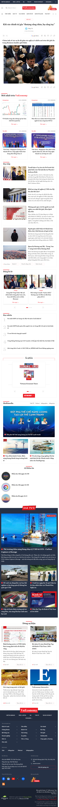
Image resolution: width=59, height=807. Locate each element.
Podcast (37, 403)
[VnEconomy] (29, 46)
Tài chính (22, 13)
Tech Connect (38, 1)
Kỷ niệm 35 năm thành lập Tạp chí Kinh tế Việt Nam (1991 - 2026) (43, 646)
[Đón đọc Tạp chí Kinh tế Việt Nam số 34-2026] (43, 599)
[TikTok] (18, 778)
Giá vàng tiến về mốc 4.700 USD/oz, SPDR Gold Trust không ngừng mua (30, 348)
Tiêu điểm (8, 13)
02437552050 (36, 763)
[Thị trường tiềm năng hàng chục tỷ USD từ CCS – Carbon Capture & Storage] (29, 530)
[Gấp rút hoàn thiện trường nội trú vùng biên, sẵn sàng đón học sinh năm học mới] (14, 599)
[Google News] (35, 35)
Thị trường (48, 13)
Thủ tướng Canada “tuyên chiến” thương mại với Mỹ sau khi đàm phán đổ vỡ (40, 294)
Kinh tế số (30, 13)
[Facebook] (3, 778)
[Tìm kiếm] (6, 8)
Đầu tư (15, 13)
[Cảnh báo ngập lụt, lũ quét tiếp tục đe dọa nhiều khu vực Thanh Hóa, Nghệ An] (43, 573)
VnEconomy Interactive (40, 687)
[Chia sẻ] (54, 35)
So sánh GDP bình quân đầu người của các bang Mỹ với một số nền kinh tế (30, 327)
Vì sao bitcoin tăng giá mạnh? (17, 333)
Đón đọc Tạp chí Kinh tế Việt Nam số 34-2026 (43, 610)
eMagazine (52, 403)
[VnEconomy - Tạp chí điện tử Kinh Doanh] (29, 709)
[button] (27, 307)
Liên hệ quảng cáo (43, 767)
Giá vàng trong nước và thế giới (14, 687)
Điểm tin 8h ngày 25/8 (19, 496)
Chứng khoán (5, 1)
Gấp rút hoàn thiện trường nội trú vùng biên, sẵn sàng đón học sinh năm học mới (14, 611)
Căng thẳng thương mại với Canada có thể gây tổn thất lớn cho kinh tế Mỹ (30, 340)
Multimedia (8, 403)
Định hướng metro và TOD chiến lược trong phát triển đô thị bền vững (14, 646)
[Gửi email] (48, 35)
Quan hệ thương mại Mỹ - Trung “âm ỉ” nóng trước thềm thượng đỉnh (41, 248)
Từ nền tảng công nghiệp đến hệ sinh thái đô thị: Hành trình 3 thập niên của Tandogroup (42, 458)
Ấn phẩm (29, 358)
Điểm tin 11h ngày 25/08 (20, 484)
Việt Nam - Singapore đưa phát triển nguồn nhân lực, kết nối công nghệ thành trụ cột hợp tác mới (43, 151)
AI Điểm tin (29, 468)
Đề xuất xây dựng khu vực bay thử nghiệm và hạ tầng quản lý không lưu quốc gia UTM (14, 585)
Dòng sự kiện (29, 623)
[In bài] (3, 35)
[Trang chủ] (2, 14)
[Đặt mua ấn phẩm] (52, 7)
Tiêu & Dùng (16, 1)
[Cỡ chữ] (7, 35)
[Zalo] (23, 778)
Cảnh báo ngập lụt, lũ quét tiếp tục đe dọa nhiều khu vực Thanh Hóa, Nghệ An (43, 585)
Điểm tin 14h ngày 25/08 (20, 473)
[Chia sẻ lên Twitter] (45, 35)
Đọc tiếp (6, 164)
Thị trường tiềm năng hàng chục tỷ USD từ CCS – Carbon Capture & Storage (26, 550)
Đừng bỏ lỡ (7, 272)
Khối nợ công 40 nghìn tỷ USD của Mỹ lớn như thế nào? (41, 190)
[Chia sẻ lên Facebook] (42, 35)
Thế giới (15, 290)
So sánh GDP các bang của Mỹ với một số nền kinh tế (24, 318)
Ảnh (3, 750)
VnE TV (29, 1)
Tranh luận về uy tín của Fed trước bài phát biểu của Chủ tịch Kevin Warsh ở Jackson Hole (41, 170)
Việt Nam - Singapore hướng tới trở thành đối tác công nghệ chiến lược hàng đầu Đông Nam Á (14, 151)
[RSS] (3, 783)
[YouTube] (13, 778)
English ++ (49, 1)
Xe (24, 1)
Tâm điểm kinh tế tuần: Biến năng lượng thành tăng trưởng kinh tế (15, 458)
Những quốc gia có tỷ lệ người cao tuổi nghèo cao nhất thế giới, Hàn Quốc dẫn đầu (41, 209)
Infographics (44, 403)
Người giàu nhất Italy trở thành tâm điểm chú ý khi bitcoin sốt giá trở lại (40, 230)
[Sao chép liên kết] (51, 35)
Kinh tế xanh (39, 13)
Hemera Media (27, 796)
